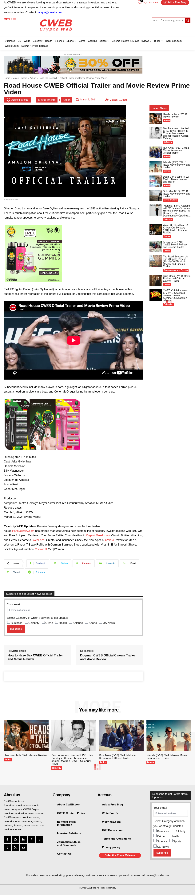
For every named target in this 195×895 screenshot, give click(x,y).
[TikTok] (39, 839)
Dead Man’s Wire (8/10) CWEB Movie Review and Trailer (176, 179)
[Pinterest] (31, 839)
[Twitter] (15, 847)
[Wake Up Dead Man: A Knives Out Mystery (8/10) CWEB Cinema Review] (155, 229)
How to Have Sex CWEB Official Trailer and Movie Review (35, 657)
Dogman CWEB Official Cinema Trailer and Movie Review (107, 657)
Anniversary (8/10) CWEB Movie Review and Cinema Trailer (175, 244)
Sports (93, 622)
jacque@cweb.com (50, 12)
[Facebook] (7, 839)
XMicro (109, 540)
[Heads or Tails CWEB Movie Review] (155, 118)
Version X (41, 549)
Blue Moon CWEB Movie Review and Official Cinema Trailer (176, 278)
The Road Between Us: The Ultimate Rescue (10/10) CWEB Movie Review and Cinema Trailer (176, 261)
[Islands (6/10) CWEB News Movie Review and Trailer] (155, 166)
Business (16, 622)
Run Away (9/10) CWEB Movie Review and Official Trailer (176, 150)
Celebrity (33, 622)
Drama (167, 171)
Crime (49, 622)
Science (78, 622)
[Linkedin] (23, 839)
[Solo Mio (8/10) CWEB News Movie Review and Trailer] (155, 195)
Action (33, 78)
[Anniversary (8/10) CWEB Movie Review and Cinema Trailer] (155, 246)
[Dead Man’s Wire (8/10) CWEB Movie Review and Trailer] (155, 181)
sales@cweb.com (157, 875)
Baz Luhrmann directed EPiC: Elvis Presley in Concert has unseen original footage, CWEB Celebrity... (176, 133)
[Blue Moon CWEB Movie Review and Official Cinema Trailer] (155, 280)
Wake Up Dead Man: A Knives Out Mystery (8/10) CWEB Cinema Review (175, 229)
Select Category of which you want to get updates (38, 617)
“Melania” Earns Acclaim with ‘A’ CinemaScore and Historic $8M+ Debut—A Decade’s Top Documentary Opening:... (177, 210)
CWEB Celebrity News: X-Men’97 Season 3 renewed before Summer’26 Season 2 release (176, 295)
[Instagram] (15, 839)
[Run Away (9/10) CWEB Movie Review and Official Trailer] (155, 152)
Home (7, 78)
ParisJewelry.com (23, 530)
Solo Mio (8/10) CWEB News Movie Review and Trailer (176, 194)
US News (109, 622)
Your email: (14, 604)
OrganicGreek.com (98, 535)
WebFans (39, 540)
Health (63, 622)
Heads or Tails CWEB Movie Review (175, 115)
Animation (168, 304)
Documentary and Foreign (176, 270)
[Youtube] (23, 847)
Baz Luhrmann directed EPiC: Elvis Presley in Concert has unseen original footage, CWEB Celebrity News (72, 759)
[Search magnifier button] (187, 20)
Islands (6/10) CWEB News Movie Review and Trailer (176, 165)
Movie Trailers (20, 78)
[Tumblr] (7, 847)
